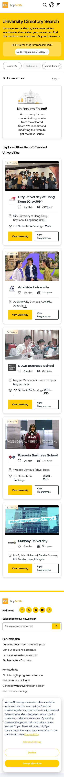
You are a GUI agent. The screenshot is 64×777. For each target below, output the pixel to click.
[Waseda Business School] (12, 457)
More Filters (50, 65)
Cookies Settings (32, 741)
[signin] (52, 4)
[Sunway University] (12, 542)
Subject (30, 65)
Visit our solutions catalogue (19, 649)
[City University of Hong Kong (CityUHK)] (12, 198)
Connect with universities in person (23, 685)
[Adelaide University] (12, 288)
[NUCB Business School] (12, 367)
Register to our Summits (17, 660)
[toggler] (58, 4)
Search (11, 65)
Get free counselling (14, 691)
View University (20, 236)
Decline (32, 752)
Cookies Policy (31, 734)
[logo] (12, 4)
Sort (54, 78)
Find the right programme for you (22, 675)
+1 (45, 220)
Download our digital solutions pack (23, 644)
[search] (45, 5)
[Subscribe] (56, 626)
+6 (25, 306)
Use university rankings (16, 680)
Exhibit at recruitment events (19, 655)
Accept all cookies (32, 763)
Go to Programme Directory (31, 51)
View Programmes (44, 236)
